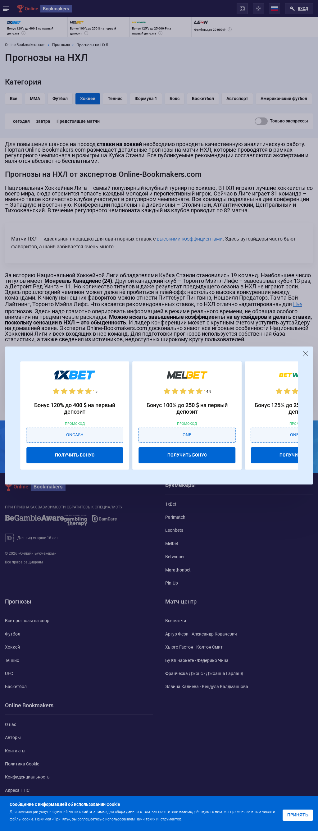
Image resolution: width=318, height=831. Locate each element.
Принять (297, 814)
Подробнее (195, 819)
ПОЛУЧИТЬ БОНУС (74, 454)
